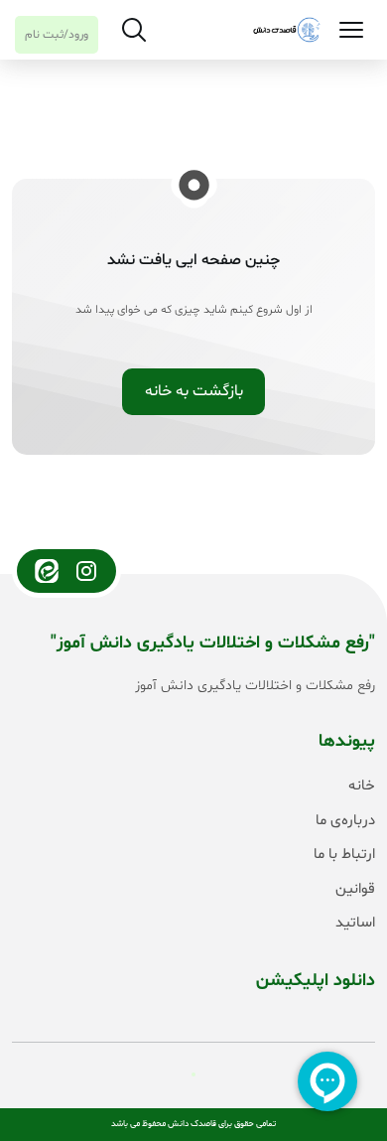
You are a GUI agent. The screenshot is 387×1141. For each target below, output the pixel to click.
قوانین (355, 889)
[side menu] (351, 30)
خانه (361, 786)
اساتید (355, 923)
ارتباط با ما (344, 854)
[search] (134, 30)
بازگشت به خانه (194, 391)
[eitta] (46, 571)
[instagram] (86, 571)
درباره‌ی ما (345, 820)
